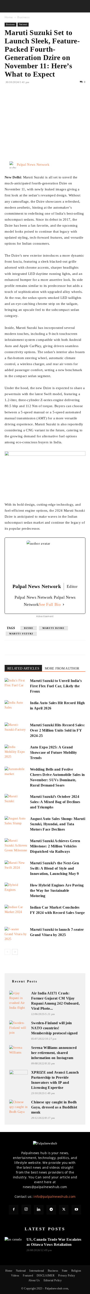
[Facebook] (9, 99)
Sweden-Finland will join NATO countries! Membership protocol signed (54, 1028)
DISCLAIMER (45, 1275)
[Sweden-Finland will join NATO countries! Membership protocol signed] (18, 1028)
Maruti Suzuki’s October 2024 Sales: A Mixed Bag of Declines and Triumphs (55, 802)
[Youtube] (76, 1209)
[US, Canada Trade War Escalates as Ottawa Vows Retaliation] (14, 1242)
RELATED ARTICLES (23, 668)
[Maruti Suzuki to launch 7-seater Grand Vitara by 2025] (16, 935)
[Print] (62, 99)
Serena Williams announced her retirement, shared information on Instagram (54, 1053)
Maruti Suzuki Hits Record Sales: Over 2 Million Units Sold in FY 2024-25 (57, 730)
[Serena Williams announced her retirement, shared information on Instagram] (18, 1050)
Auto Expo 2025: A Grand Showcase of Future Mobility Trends (53, 752)
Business (23, 17)
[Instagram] (26, 1209)
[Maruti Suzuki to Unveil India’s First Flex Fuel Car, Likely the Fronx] (16, 686)
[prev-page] (7, 952)
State (65, 1270)
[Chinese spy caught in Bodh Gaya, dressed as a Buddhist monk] (18, 1107)
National (23, 24)
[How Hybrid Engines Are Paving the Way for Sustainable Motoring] (16, 890)
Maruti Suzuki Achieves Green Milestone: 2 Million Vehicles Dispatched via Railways (55, 846)
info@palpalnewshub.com (54, 1196)
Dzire (28, 628)
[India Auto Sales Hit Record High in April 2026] (16, 708)
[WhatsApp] (41, 99)
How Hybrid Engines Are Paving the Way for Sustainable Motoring (57, 890)
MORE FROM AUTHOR (62, 668)
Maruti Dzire (53, 628)
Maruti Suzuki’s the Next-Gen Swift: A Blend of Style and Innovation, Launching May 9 (54, 868)
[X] (19, 99)
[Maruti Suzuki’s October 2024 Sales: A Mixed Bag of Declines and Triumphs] (16, 802)
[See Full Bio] (63, 604)
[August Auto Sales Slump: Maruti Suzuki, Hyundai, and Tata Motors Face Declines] (16, 824)
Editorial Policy (53, 1280)
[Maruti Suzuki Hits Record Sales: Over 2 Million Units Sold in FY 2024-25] (16, 730)
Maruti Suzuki (21, 633)
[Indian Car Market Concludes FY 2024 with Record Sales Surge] (16, 913)
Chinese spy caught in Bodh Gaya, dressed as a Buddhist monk (54, 1107)
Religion (76, 1270)
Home (9, 17)
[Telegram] (51, 1209)
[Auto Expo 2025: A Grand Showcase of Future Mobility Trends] (16, 752)
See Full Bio (50, 604)
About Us (34, 1280)
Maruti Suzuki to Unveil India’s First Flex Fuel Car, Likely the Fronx (56, 686)
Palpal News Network (33, 164)
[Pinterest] (30, 99)
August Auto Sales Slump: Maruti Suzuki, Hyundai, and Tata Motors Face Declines (57, 824)
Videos (15, 1275)
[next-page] (15, 952)
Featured (28, 1275)
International (36, 1270)
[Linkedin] (51, 99)
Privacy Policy (66, 1275)
